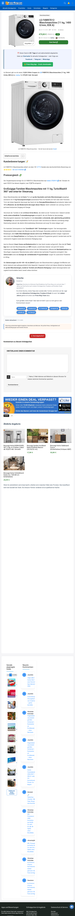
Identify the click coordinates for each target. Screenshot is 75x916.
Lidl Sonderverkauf (31, 913)
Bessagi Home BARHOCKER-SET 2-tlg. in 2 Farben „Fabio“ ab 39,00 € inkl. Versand (14, 447)
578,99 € (54, 181)
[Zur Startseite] (34, 3)
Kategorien (53, 8)
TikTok (64, 308)
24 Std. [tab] (11, 675)
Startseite (26, 56)
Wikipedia (20, 308)
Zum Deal (52, 42)
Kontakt (53, 911)
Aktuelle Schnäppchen (9, 8)
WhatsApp (46, 59)
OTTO (39, 167)
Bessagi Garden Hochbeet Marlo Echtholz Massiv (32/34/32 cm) (36, 447)
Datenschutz (55, 915)
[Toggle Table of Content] (22, 156)
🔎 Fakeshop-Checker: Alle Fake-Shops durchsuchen (31, 799)
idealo (49, 181)
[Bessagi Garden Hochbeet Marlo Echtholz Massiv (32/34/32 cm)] (37, 430)
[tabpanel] (12, 732)
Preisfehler (21, 8)
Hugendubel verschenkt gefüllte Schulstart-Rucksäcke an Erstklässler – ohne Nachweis (30, 724)
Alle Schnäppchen (31, 911)
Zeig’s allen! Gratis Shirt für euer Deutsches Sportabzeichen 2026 (32, 682)
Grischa (19, 278)
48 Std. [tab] (13, 675)
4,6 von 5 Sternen (18, 170)
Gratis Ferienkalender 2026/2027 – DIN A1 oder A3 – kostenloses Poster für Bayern (31, 777)
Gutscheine (37, 8)
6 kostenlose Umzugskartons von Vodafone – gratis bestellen (32, 701)
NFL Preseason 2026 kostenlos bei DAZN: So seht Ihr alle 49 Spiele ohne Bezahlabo (30, 823)
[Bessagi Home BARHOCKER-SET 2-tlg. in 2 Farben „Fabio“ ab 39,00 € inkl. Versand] (14, 430)
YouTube (30, 312)
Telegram (37, 59)
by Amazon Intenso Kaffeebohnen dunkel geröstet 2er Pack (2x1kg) (31, 868)
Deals (54, 149)
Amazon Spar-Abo (31, 915)
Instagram (53, 308)
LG (41, 72)
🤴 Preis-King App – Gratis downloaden (37, 64)
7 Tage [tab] (16, 675)
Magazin (45, 8)
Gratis (29, 8)
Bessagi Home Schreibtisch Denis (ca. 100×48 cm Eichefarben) (14, 475)
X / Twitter (42, 308)
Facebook (29, 59)
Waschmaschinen (44, 15)
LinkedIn (20, 312)
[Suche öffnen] (64, 3)
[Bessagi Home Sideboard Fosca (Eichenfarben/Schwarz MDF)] (60, 430)
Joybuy (52, 37)
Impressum (54, 913)
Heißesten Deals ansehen (12, 792)
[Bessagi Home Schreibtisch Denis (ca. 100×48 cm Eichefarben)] (14, 457)
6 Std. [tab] (8, 675)
